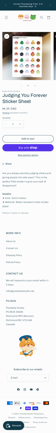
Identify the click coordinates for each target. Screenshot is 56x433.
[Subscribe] (45, 378)
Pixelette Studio (26, 414)
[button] (6, 17)
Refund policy (25, 417)
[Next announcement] (50, 5)
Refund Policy (13, 262)
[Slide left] (21, 85)
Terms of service (40, 422)
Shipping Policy (14, 255)
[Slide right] (35, 85)
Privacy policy (29, 427)
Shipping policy (41, 417)
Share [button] (8, 164)
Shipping (5, 113)
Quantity (6, 118)
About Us (11, 241)
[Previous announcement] (5, 5)
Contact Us (12, 248)
